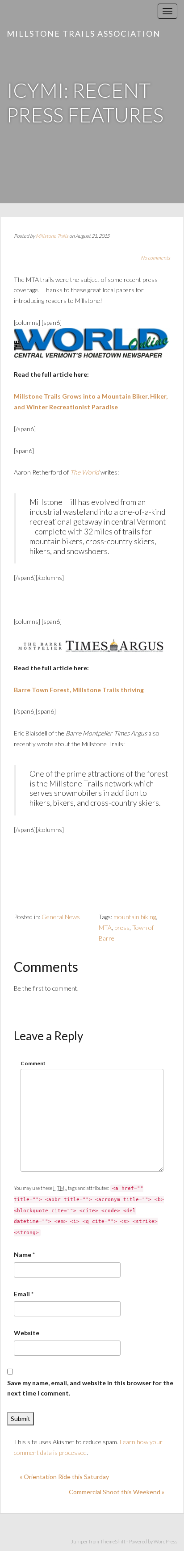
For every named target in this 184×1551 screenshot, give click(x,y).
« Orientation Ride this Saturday (64, 1476)
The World (84, 472)
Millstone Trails (52, 236)
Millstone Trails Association (83, 33)
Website (26, 1333)
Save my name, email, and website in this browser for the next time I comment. (90, 1388)
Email (22, 1294)
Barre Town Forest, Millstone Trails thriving (79, 690)
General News (61, 917)
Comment (33, 1063)
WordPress (165, 1541)
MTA (105, 927)
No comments (155, 258)
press (122, 927)
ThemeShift (112, 1541)
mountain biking (134, 917)
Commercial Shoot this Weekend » (116, 1492)
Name (22, 1254)
